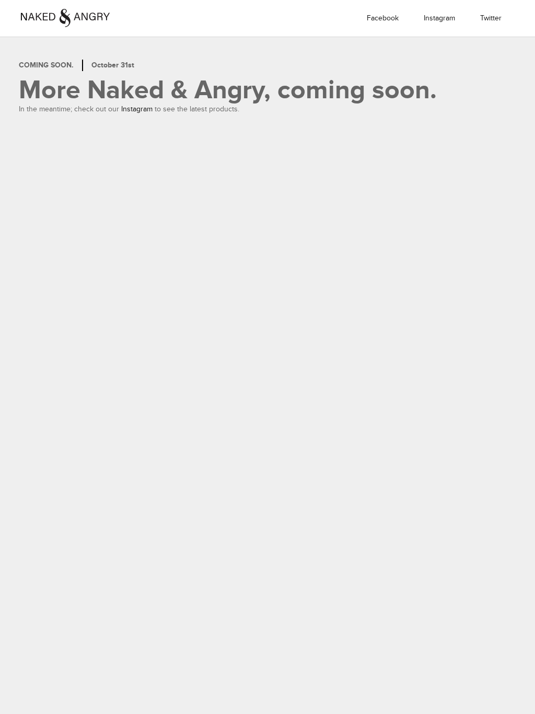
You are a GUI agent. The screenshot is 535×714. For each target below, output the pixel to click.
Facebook (383, 18)
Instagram (439, 18)
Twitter (491, 18)
